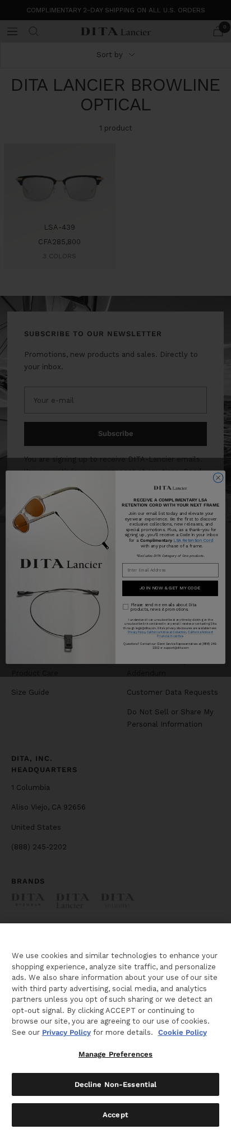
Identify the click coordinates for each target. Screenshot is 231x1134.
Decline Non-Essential (116, 1084)
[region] (115, 1028)
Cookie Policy (182, 1032)
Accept (115, 1114)
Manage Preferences (115, 1054)
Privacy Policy (66, 1032)
